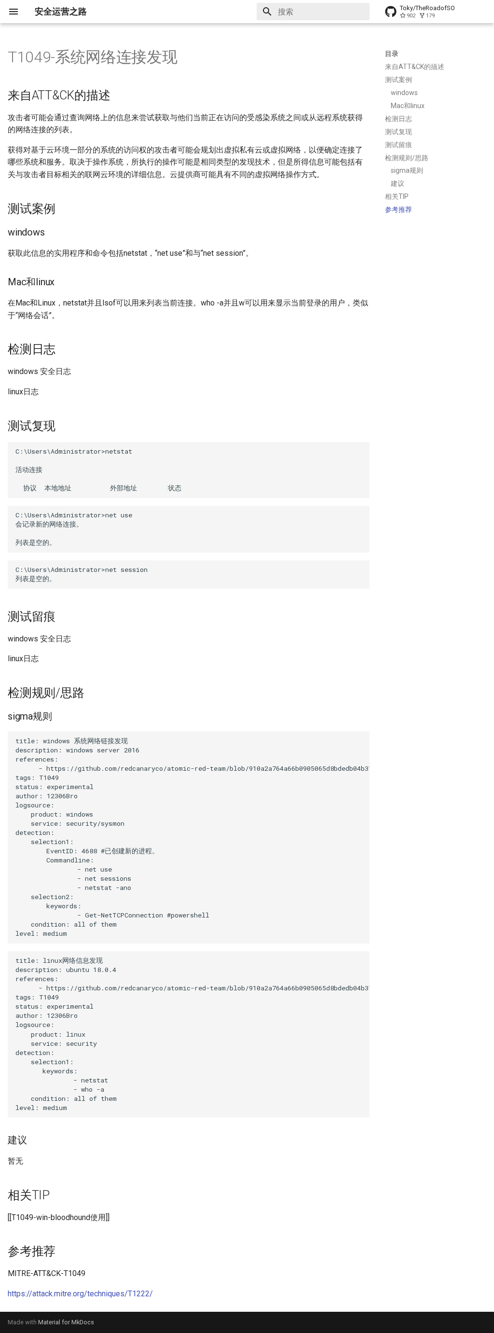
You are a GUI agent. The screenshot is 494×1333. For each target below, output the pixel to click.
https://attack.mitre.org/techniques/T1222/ (80, 1293)
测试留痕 (398, 145)
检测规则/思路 (406, 158)
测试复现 (398, 132)
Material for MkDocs (66, 1322)
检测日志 (398, 119)
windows (404, 93)
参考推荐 (398, 209)
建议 (397, 183)
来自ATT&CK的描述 (414, 66)
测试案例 (398, 79)
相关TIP (397, 196)
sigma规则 (407, 170)
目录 (391, 53)
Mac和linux (408, 106)
